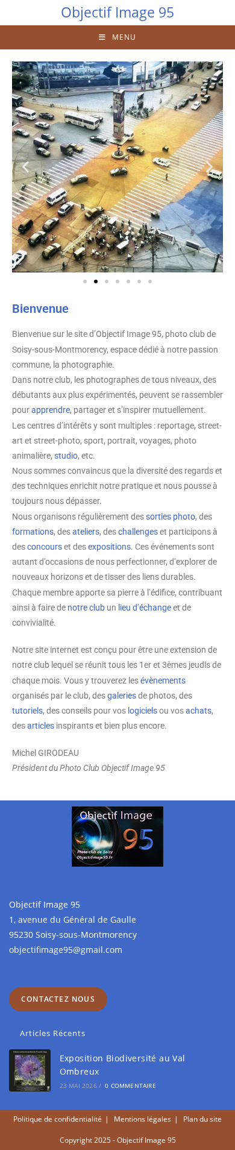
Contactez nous (58, 999)
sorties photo (170, 516)
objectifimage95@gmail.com (65, 949)
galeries (121, 695)
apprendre (50, 410)
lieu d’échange (144, 607)
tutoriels (27, 710)
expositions (109, 546)
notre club (86, 607)
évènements (163, 680)
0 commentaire (130, 1085)
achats (199, 710)
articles (40, 726)
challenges (138, 531)
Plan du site (202, 1119)
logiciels (142, 710)
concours (44, 546)
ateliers (85, 531)
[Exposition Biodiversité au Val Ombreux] (30, 1070)
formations (33, 531)
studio (66, 455)
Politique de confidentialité (57, 1119)
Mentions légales (142, 1119)
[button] (25, 167)
